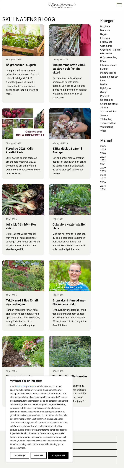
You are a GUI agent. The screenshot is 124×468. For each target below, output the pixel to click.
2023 (103, 156)
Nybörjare (105, 88)
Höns (103, 61)
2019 (103, 171)
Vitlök (103, 130)
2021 (103, 164)
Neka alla (38, 455)
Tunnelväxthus (108, 123)
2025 (103, 149)
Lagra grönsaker (109, 76)
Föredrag (105, 38)
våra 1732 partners (25, 386)
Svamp (104, 115)
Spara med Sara (108, 111)
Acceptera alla (58, 455)
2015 (103, 185)
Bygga (103, 34)
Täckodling (106, 119)
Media (103, 84)
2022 (103, 160)
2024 (103, 153)
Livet (102, 80)
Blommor (105, 30)
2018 (103, 174)
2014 (103, 189)
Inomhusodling (108, 72)
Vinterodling (106, 126)
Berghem (105, 26)
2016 (103, 182)
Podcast (104, 96)
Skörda (104, 107)
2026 (103, 145)
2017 (103, 178)
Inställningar (20, 455)
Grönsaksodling (108, 57)
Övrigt (103, 92)
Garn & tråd (106, 45)
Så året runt (106, 99)
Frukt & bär (106, 41)
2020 (103, 167)
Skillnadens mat (108, 103)
